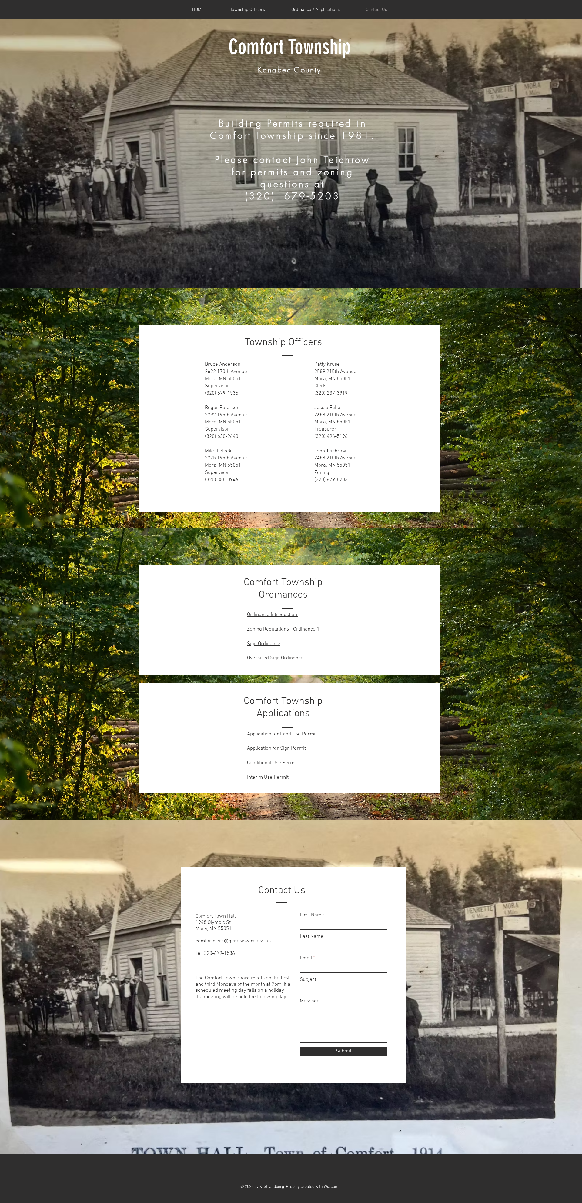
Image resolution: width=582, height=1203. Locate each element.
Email (306, 958)
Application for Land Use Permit (282, 734)
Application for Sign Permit (276, 748)
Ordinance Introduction (272, 615)
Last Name (311, 936)
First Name (312, 915)
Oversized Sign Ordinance (275, 658)
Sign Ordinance (263, 644)
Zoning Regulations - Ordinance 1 (283, 629)
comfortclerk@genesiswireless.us (233, 941)
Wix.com (331, 1186)
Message (309, 1001)
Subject (308, 979)
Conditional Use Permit (272, 763)
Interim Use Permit (268, 778)
